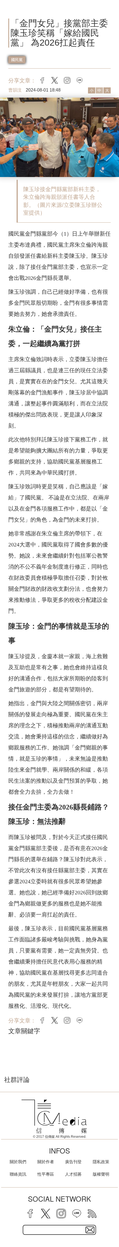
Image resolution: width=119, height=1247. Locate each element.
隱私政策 (101, 1161)
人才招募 (73, 1174)
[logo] (54, 1116)
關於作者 (45, 1161)
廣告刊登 (73, 1161)
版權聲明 (101, 1174)
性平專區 (45, 1174)
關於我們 (18, 1161)
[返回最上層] (111, 1223)
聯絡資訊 (18, 1174)
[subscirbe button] (90, 1229)
